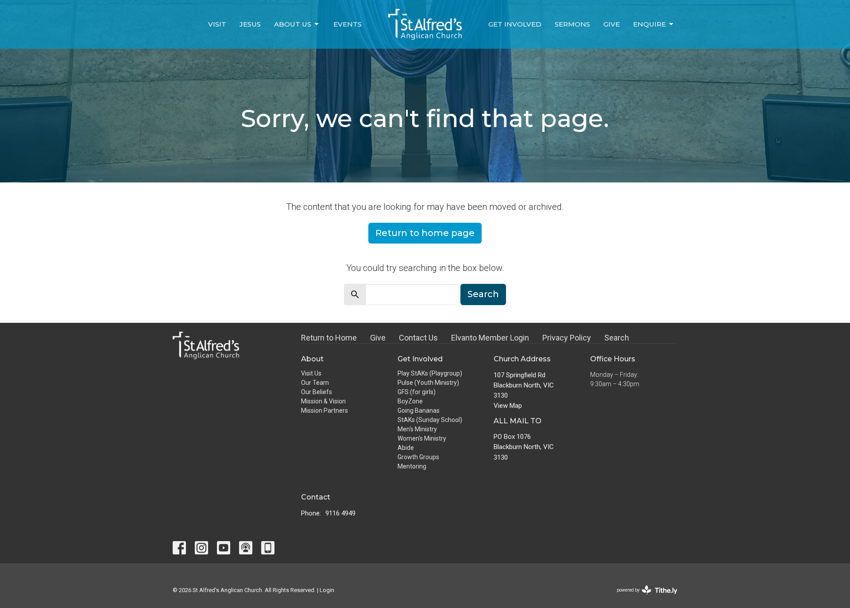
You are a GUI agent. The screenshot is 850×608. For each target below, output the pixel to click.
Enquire (649, 24)
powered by (642, 598)
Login (327, 590)
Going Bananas (419, 410)
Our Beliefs (316, 391)
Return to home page (425, 233)
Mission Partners (324, 410)
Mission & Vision (323, 401)
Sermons (572, 24)
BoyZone (410, 401)
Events (347, 24)
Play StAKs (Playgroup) (430, 373)
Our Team (315, 382)
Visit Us (311, 373)
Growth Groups (418, 457)
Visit (217, 24)
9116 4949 (340, 513)
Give (611, 24)
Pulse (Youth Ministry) (428, 382)
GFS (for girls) (417, 391)
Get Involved (514, 24)
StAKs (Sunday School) (430, 419)
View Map (508, 406)
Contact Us (418, 337)
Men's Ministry (417, 429)
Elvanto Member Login (490, 337)
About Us (292, 24)
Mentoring (412, 466)
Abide (406, 447)
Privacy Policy (566, 337)
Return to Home (329, 337)
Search (483, 294)
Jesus (250, 24)
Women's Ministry (422, 438)
